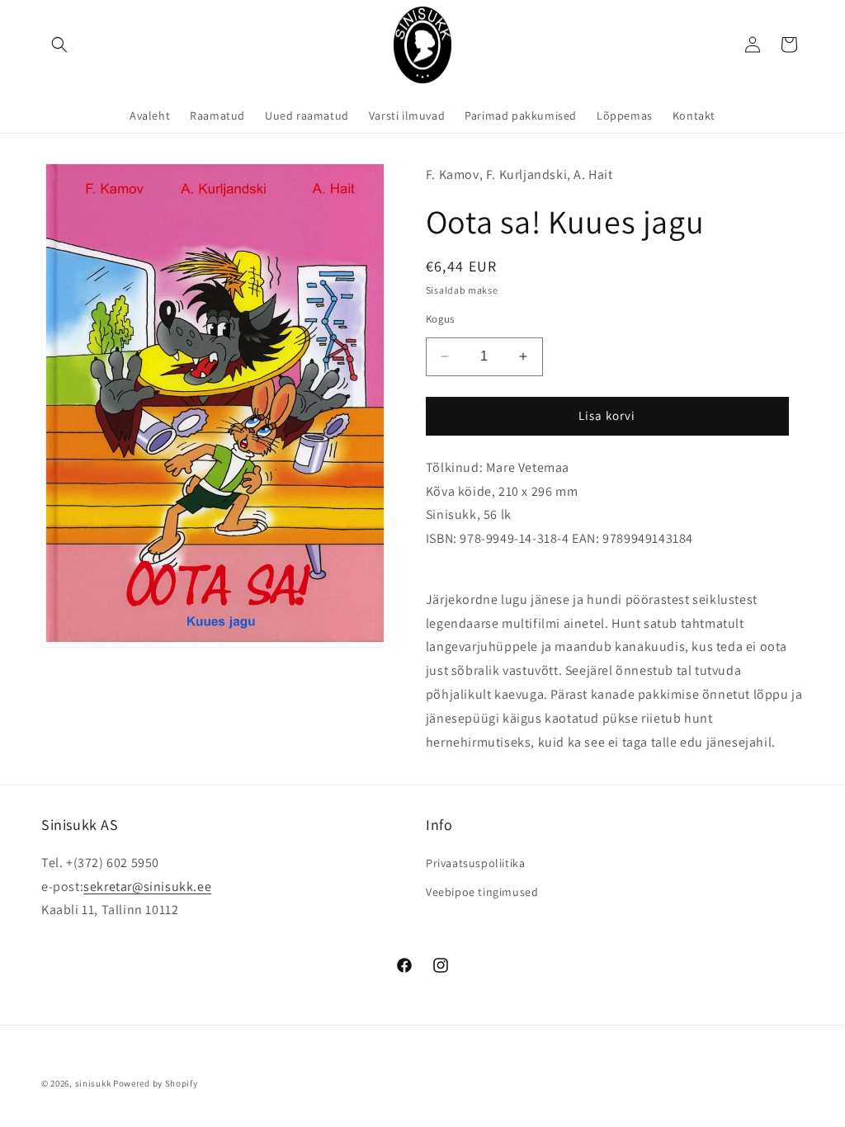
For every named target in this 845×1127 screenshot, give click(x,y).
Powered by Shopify (155, 1083)
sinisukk (93, 1083)
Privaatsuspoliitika (475, 863)
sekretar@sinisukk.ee (147, 886)
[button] (59, 44)
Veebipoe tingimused (482, 891)
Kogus (440, 319)
